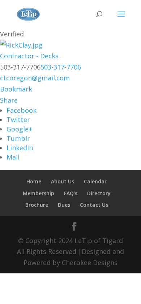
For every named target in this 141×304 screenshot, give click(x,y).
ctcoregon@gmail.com (35, 77)
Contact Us (94, 204)
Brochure (36, 204)
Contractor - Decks (29, 56)
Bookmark (16, 89)
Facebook (22, 110)
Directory (99, 193)
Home (33, 181)
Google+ (19, 129)
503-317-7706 (60, 67)
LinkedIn (20, 147)
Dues (64, 204)
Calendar (95, 181)
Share (9, 100)
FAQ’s (70, 193)
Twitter (18, 119)
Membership (38, 193)
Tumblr (18, 138)
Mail (13, 157)
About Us (62, 181)
